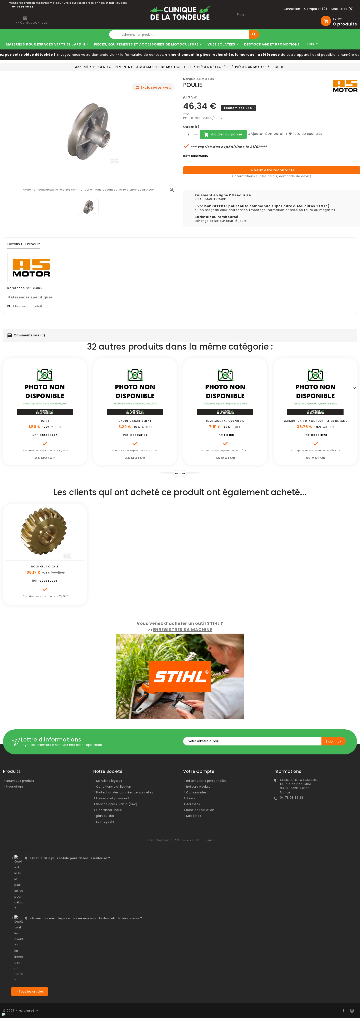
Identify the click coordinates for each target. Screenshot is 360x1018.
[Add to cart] (31, 412)
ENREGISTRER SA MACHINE (182, 630)
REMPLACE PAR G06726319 (225, 421)
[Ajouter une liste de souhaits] (40, 412)
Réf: (186, 156)
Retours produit (198, 786)
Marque (189, 79)
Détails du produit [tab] (23, 244)
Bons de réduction (200, 810)
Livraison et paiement (112, 798)
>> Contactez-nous (31, 22)
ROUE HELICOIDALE (45, 566)
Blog (240, 14)
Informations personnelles (206, 781)
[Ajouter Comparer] (49, 412)
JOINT (45, 421)
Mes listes (193, 816)
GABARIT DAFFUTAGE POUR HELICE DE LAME (315, 421)
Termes (208, 840)
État (10, 306)
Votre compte (199, 771)
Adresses (193, 804)
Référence (16, 288)
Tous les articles (31, 991)
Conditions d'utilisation (113, 786)
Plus (310, 44)
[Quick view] (59, 412)
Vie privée (193, 840)
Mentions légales (109, 781)
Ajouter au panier (223, 134)
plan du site (105, 816)
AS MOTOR (205, 79)
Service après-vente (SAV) (116, 804)
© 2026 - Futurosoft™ (20, 1011)
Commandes (196, 792)
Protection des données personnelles (124, 792)
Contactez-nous (109, 810)
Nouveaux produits (20, 781)
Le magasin (105, 822)
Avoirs (190, 798)
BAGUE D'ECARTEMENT (135, 421)
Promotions (15, 786)
